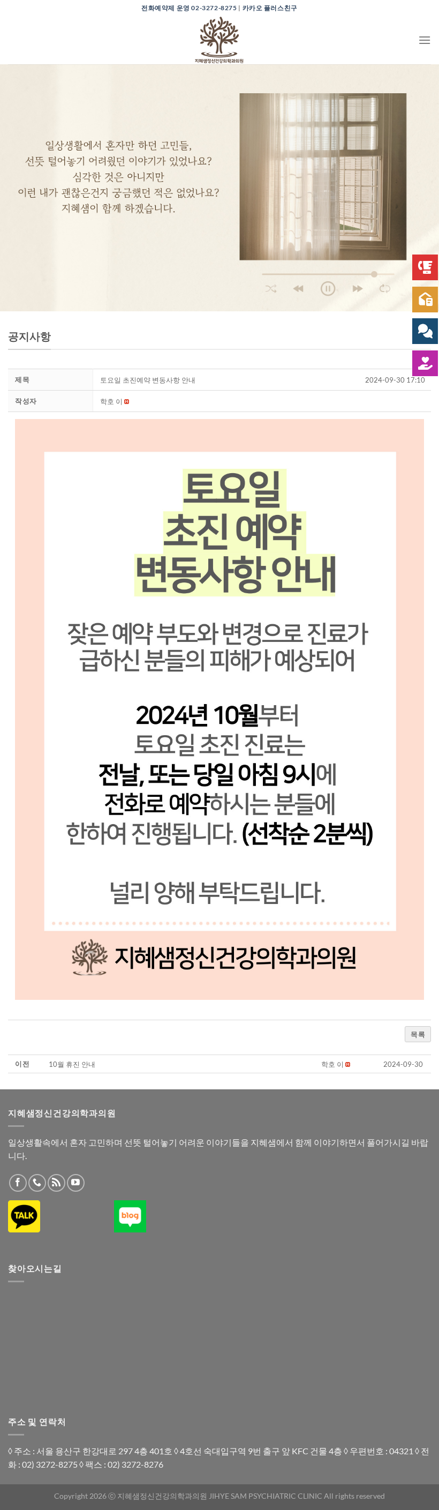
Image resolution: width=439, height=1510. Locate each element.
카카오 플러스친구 (270, 8)
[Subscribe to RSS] (56, 1183)
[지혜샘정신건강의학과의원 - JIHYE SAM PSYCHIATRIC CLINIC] (219, 40)
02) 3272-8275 (50, 1464)
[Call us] (37, 1183)
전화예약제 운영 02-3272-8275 (189, 8)
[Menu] (424, 40)
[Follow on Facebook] (18, 1183)
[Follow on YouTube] (76, 1183)
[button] (111, 401)
